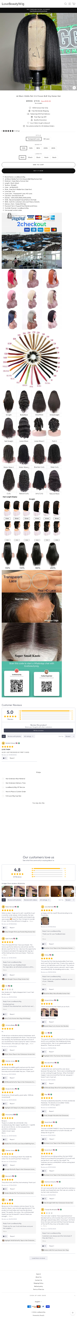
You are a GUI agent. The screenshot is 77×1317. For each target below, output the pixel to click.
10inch (30, 157)
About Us (38, 1277)
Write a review (38, 730)
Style (38, 135)
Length (38, 153)
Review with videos (30, 900)
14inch (46, 157)
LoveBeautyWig (13, 4)
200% (46, 148)
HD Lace (46, 139)
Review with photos (14, 736)
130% (23, 148)
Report (12, 758)
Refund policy (38, 1286)
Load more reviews (38, 1258)
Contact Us (38, 1280)
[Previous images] (4, 891)
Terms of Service (38, 1289)
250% (53, 148)
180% (38, 148)
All (4, 736)
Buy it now (38, 170)
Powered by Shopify (38, 1315)
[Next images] (72, 891)
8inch (22, 157)
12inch (38, 157)
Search (38, 1274)
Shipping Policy (38, 1283)
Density (38, 144)
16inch (54, 157)
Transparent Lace (34, 139)
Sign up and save (38, 1295)
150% (30, 148)
